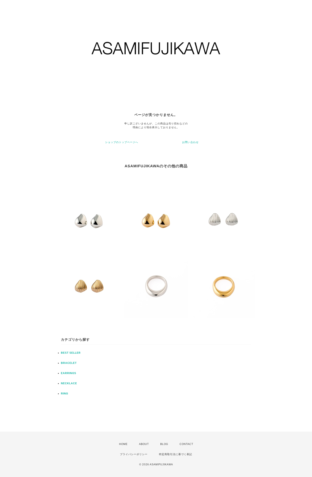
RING (64, 393)
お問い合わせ (190, 142)
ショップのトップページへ (121, 142)
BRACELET (69, 363)
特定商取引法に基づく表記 (175, 454)
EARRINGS (68, 373)
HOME (123, 444)
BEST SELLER (71, 352)
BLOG (164, 444)
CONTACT (186, 444)
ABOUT (144, 444)
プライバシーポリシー (134, 454)
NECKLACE (69, 383)
